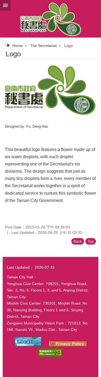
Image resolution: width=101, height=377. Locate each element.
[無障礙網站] (50, 355)
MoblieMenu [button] (5, 5)
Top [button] (91, 241)
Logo (68, 45)
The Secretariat (43, 45)
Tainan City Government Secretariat (50, 19)
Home (17, 45)
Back (78, 241)
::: (2, 40)
